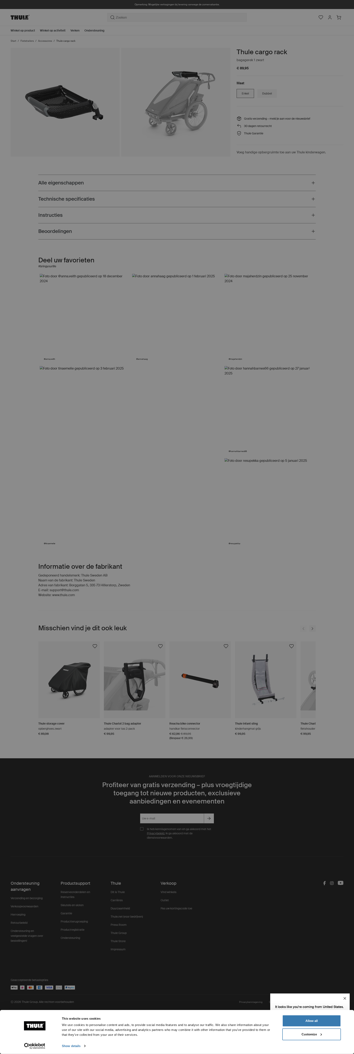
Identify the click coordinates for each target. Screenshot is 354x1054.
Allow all (311, 1021)
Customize (309, 1034)
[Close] (344, 998)
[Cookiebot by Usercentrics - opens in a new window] (35, 1046)
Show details (71, 1046)
